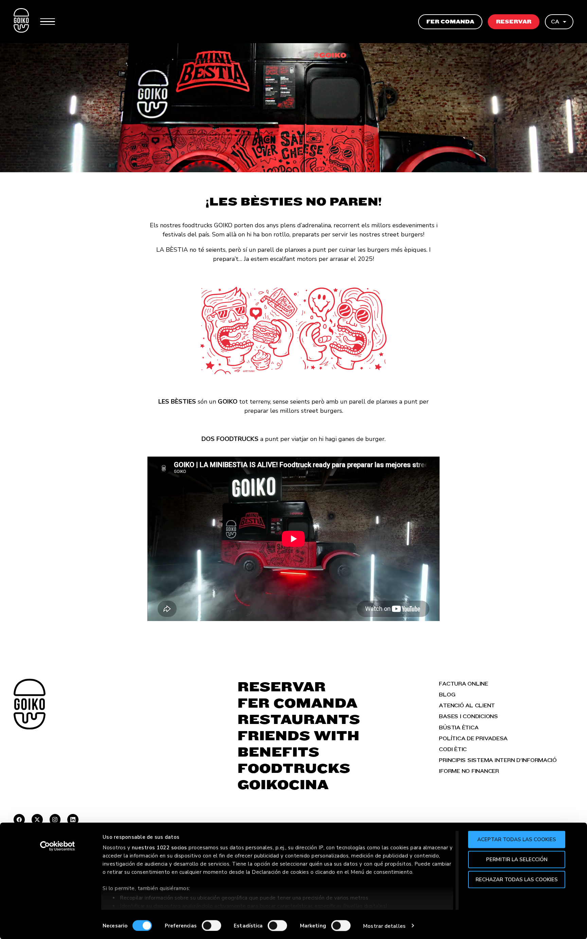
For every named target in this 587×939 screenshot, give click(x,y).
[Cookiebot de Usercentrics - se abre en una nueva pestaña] (57, 846)
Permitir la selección (517, 859)
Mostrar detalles (384, 925)
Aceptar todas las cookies (516, 839)
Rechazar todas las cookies (517, 879)
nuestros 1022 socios (159, 847)
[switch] (211, 925)
